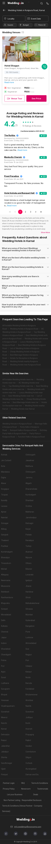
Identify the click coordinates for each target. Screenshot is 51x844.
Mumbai (29, 615)
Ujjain (3, 769)
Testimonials (42, 789)
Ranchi (4, 723)
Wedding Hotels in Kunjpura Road (24, 329)
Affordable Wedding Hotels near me (17, 379)
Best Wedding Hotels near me (21, 396)
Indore (4, 643)
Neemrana (5, 580)
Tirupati (4, 495)
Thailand (5, 540)
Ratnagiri (29, 523)
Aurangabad (31, 769)
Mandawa (5, 472)
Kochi (28, 723)
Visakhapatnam (8, 706)
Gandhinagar (6, 763)
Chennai (4, 632)
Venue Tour (16, 98)
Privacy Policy (9, 789)
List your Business (14, 794)
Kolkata (4, 626)
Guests (10, 25)
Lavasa (4, 506)
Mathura (29, 466)
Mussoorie (5, 586)
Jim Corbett (6, 460)
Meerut (4, 717)
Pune (28, 632)
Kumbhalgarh (7, 552)
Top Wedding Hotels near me (20, 386)
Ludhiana (5, 683)
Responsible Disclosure (31, 800)
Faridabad (30, 689)
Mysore (29, 557)
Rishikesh (5, 592)
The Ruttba (9, 135)
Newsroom (26, 789)
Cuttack (29, 763)
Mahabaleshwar (32, 603)
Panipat (4, 774)
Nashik (28, 706)
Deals (35, 794)
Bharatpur (5, 557)
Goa (27, 649)
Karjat (28, 529)
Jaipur (4, 637)
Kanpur (29, 672)
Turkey (28, 546)
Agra (3, 672)
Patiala (29, 535)
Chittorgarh (30, 455)
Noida (28, 677)
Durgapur (5, 489)
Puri (27, 660)
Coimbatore (31, 752)
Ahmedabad (31, 643)
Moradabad (6, 615)
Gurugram (5, 689)
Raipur (4, 740)
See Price (36, 98)
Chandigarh (6, 654)
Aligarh (29, 483)
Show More (45, 232)
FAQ (23, 783)
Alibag (4, 529)
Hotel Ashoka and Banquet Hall (19, 193)
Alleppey (5, 575)
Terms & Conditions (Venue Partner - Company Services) (22, 808)
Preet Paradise (11, 176)
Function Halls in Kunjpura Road (31, 437)
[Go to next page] (36, 212)
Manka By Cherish (13, 157)
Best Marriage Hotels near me (25, 402)
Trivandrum (6, 563)
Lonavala (29, 575)
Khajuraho (5, 603)
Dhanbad (29, 500)
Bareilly (4, 500)
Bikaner (29, 569)
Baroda (29, 683)
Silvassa (29, 609)
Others (28, 563)
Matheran (30, 512)
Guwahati (5, 712)
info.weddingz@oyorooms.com (27, 827)
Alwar (3, 483)
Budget (26, 25)
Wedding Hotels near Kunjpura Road (25, 365)
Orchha (29, 506)
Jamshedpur (31, 517)
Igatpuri (29, 580)
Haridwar (29, 592)
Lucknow (29, 637)
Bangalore (30, 626)
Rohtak (4, 455)
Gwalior (29, 746)
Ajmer (3, 512)
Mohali (4, 569)
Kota (3, 466)
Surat (3, 677)
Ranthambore (7, 597)
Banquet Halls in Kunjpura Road (23, 430)
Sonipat (4, 609)
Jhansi (28, 586)
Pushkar (4, 546)
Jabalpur (5, 752)
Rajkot (28, 740)
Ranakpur (30, 540)
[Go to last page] (41, 212)
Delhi (3, 620)
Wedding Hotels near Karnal (23, 409)
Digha (3, 477)
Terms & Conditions (39, 783)
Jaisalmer (30, 460)
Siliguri (28, 757)
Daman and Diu (32, 774)
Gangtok (4, 535)
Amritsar (29, 700)
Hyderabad (30, 620)
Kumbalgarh (31, 495)
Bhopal (4, 694)
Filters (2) (41, 25)
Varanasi (5, 700)
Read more (9, 82)
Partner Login (9, 783)
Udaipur (29, 666)
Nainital (4, 517)
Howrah (29, 729)
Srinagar (4, 523)
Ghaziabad (5, 649)
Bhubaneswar (32, 694)
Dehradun (5, 734)
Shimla (4, 757)
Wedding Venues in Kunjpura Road (17, 424)
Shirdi (28, 597)
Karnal (4, 729)
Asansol (29, 552)
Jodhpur (29, 717)
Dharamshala (31, 489)
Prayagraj (30, 734)
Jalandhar (5, 746)
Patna (3, 660)
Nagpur (29, 654)
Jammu (29, 477)
